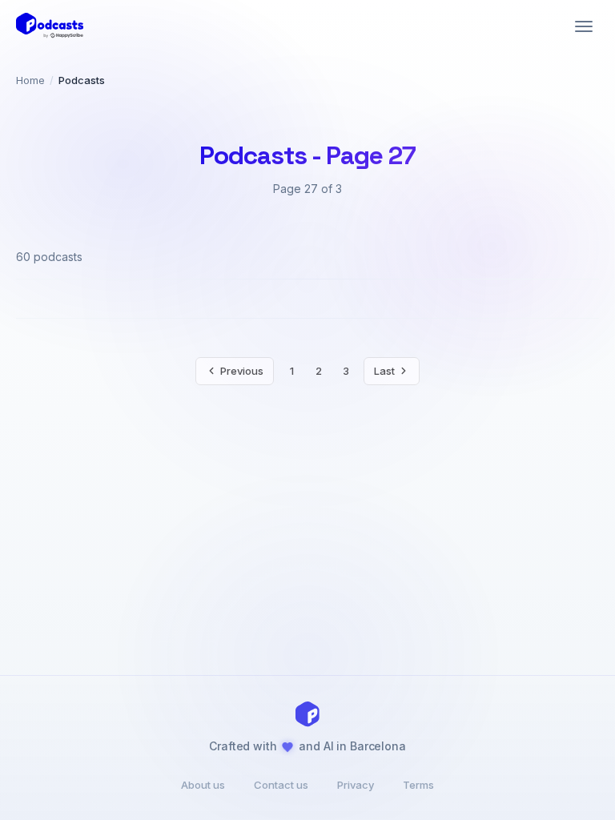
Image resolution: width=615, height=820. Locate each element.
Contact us (281, 784)
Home (30, 80)
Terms (418, 784)
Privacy (355, 784)
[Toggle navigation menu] (584, 26)
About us (203, 784)
